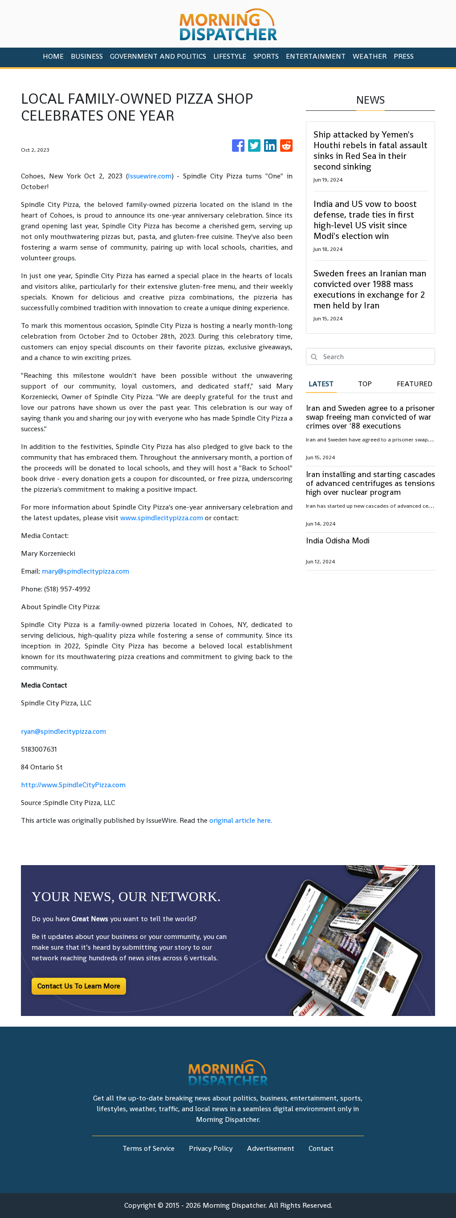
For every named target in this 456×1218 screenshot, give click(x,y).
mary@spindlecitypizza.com (85, 571)
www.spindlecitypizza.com (161, 517)
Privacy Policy (210, 1148)
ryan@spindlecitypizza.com (63, 731)
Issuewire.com (149, 176)
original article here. (240, 820)
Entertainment (316, 56)
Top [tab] (365, 383)
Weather (370, 56)
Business (87, 56)
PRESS (404, 56)
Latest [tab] (321, 383)
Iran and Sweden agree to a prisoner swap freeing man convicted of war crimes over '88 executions (370, 417)
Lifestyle (229, 56)
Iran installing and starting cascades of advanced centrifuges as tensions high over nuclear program (370, 483)
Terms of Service (148, 1148)
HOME (53, 56)
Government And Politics (158, 56)
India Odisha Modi (338, 540)
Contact (321, 1148)
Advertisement (270, 1148)
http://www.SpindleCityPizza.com (73, 784)
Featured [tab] (414, 383)
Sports (266, 56)
